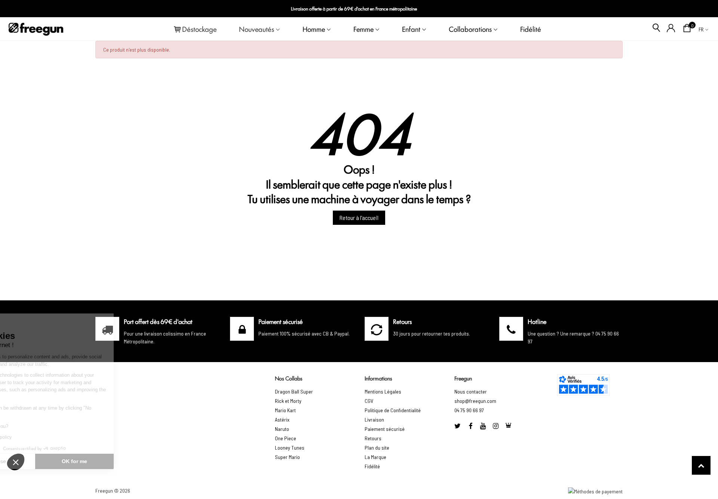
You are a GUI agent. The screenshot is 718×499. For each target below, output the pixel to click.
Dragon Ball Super (294, 391)
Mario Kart (285, 410)
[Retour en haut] (701, 465)
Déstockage (199, 29)
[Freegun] (36, 28)
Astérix (282, 419)
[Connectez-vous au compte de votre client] (671, 29)
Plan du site (377, 447)
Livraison (374, 419)
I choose (47, 461)
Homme (314, 29)
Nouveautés (256, 29)
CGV (369, 401)
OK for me (125, 461)
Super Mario (287, 457)
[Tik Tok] (508, 426)
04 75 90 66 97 (469, 410)
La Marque (375, 457)
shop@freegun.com (475, 401)
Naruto (282, 429)
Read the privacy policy (38, 437)
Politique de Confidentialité (393, 410)
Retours (373, 438)
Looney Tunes (289, 447)
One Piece (285, 438)
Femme (363, 29)
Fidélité (530, 29)
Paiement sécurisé (385, 429)
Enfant (411, 29)
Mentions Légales (383, 391)
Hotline (537, 321)
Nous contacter (470, 391)
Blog (700, 9)
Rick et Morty (288, 401)
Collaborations (470, 29)
